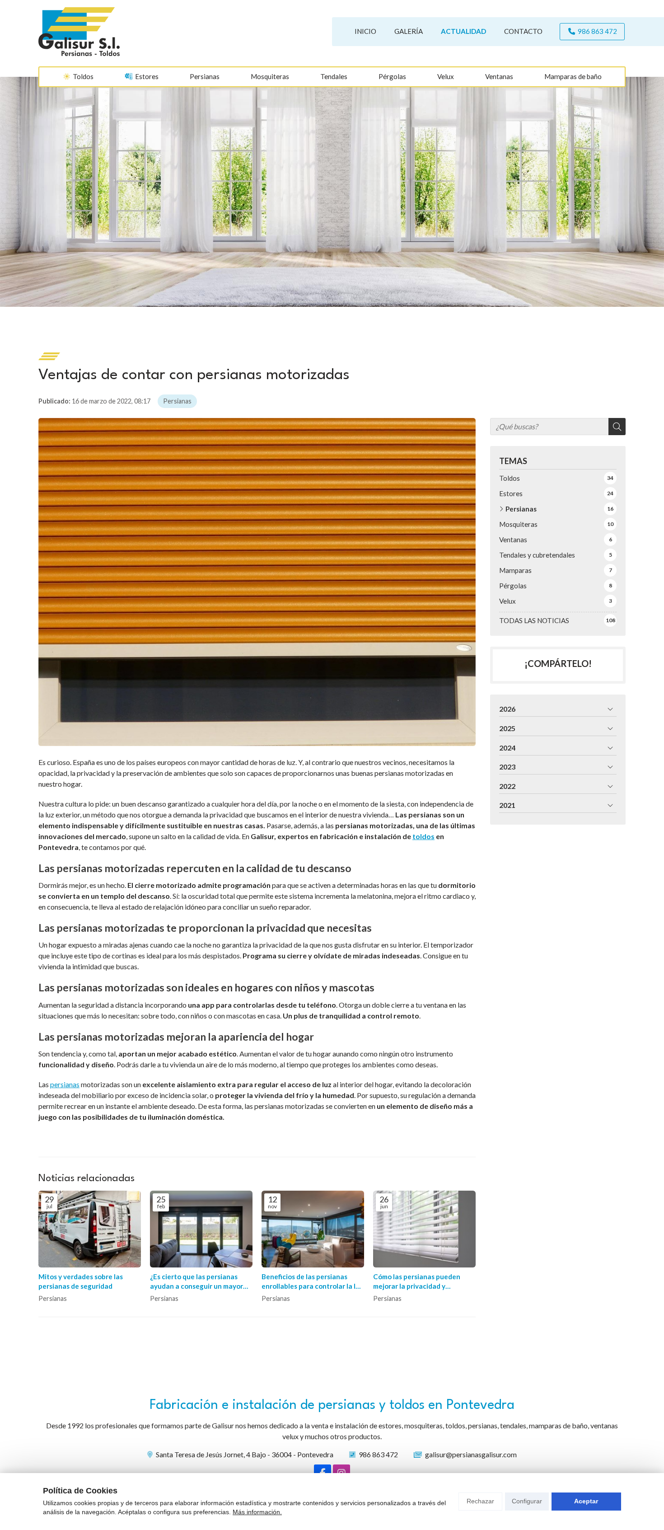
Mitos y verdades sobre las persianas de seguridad (80, 1281)
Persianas (177, 401)
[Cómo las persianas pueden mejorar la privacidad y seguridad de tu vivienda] (424, 1229)
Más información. (257, 1512)
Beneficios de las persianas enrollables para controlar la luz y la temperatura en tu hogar (312, 1281)
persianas (64, 1084)
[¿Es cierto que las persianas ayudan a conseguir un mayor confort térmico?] (201, 1229)
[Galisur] (79, 31)
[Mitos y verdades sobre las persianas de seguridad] (89, 1229)
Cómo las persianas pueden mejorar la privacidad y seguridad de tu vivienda (416, 1281)
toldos (423, 836)
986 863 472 (378, 1454)
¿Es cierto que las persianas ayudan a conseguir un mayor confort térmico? (196, 1281)
